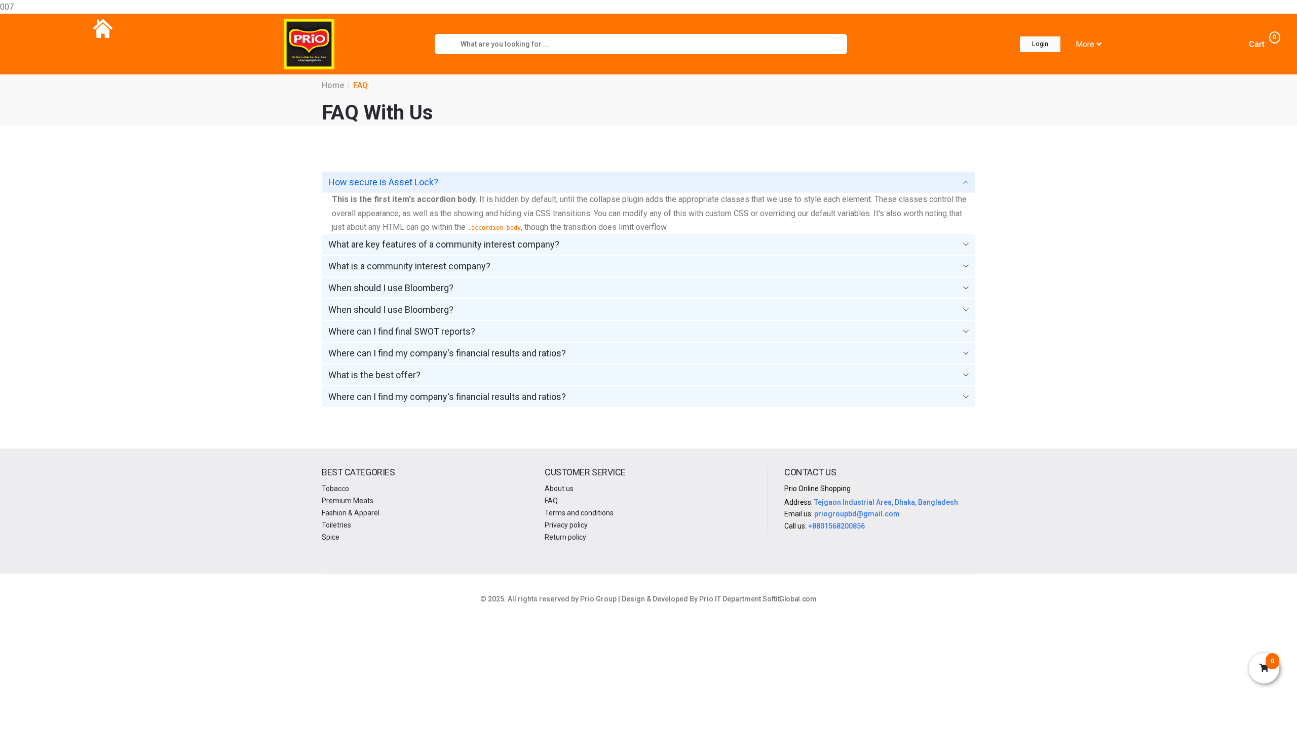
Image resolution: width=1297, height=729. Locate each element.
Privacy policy (566, 525)
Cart (1261, 43)
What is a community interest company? (409, 266)
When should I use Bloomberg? (390, 287)
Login (1040, 44)
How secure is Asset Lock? (383, 182)
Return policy (565, 537)
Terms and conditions (579, 513)
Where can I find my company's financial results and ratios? (447, 353)
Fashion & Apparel (350, 513)
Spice (330, 537)
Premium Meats (347, 501)
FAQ (551, 501)
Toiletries (336, 525)
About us (559, 488)
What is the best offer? (374, 375)
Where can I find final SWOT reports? (401, 331)
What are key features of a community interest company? (443, 244)
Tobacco (335, 488)
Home (333, 85)
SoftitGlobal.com (789, 599)
